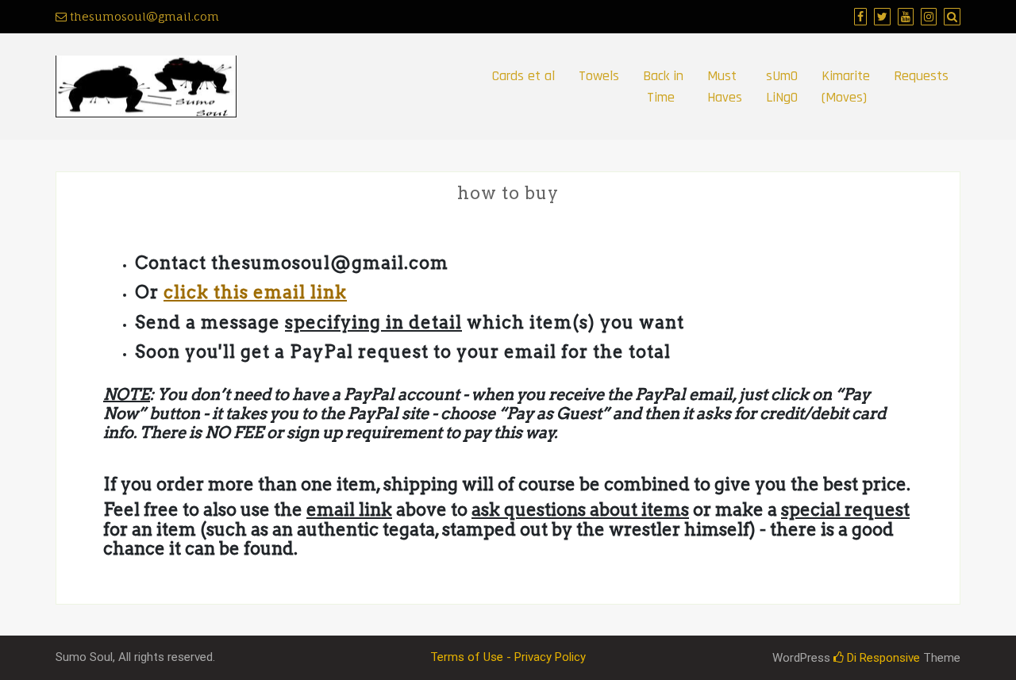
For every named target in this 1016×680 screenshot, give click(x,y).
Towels (599, 76)
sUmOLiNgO (782, 86)
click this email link (255, 292)
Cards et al (523, 76)
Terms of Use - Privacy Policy (508, 657)
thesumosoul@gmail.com (143, 16)
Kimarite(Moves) (846, 86)
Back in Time (663, 86)
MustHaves (724, 86)
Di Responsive (882, 658)
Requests (921, 76)
